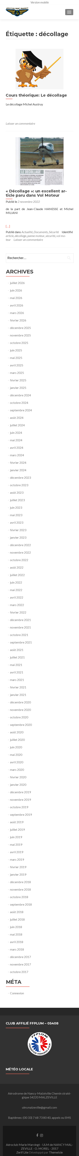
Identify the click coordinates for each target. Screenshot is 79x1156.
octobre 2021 (19, 635)
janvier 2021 (18, 694)
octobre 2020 (19, 717)
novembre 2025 (20, 335)
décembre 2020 (20, 702)
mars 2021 (17, 680)
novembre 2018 (20, 889)
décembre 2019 (20, 792)
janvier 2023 (18, 537)
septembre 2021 (21, 642)
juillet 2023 (17, 500)
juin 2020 (16, 747)
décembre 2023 (20, 477)
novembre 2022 (20, 552)
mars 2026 (17, 313)
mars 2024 (17, 455)
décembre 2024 (20, 395)
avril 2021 (16, 672)
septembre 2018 (21, 904)
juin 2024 (16, 432)
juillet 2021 (17, 657)
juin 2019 (16, 837)
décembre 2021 (20, 620)
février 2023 (18, 530)
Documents (41, 232)
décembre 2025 (20, 328)
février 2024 (18, 462)
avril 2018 (16, 942)
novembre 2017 (20, 964)
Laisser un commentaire (20, 123)
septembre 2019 (21, 814)
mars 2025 (17, 372)
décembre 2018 (20, 882)
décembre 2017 (20, 957)
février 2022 (18, 612)
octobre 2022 (19, 560)
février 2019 (18, 867)
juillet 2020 (17, 739)
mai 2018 (16, 934)
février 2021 (18, 687)
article (10, 236)
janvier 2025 (18, 387)
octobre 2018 (19, 897)
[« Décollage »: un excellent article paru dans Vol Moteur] (39, 160)
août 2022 (16, 567)
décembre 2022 (20, 545)
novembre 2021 (20, 627)
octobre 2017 (19, 972)
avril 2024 (16, 447)
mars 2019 (17, 859)
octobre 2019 (19, 807)
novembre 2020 (20, 709)
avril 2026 (16, 305)
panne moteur (35, 236)
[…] (8, 226)
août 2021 (16, 650)
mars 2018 (17, 949)
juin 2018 (16, 927)
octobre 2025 (19, 342)
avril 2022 (16, 597)
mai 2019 (16, 844)
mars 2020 (17, 769)
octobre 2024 (19, 402)
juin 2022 (16, 582)
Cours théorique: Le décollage (36, 95)
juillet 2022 (17, 575)
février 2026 (18, 320)
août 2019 (16, 822)
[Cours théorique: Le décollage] (39, 68)
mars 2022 (17, 605)
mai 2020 (16, 754)
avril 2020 (16, 762)
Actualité (27, 232)
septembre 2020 (21, 724)
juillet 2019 (17, 829)
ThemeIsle (56, 1152)
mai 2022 (16, 590)
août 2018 (16, 912)
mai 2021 (16, 665)
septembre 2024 (21, 410)
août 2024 (16, 417)
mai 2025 (16, 357)
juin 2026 (16, 290)
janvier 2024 (18, 470)
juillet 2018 (17, 919)
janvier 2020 (18, 784)
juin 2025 (16, 350)
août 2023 (16, 492)
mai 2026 (16, 298)
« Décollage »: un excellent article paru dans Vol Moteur (36, 193)
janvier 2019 (18, 874)
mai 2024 (16, 440)
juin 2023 (16, 507)
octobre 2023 (19, 485)
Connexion (17, 993)
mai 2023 (16, 515)
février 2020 (18, 777)
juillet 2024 (17, 425)
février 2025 (18, 380)
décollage (20, 236)
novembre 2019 (20, 799)
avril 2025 (16, 365)
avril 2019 (16, 852)
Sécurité (54, 232)
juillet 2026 (17, 283)
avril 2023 (16, 522)
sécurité (50, 236)
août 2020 (16, 732)
